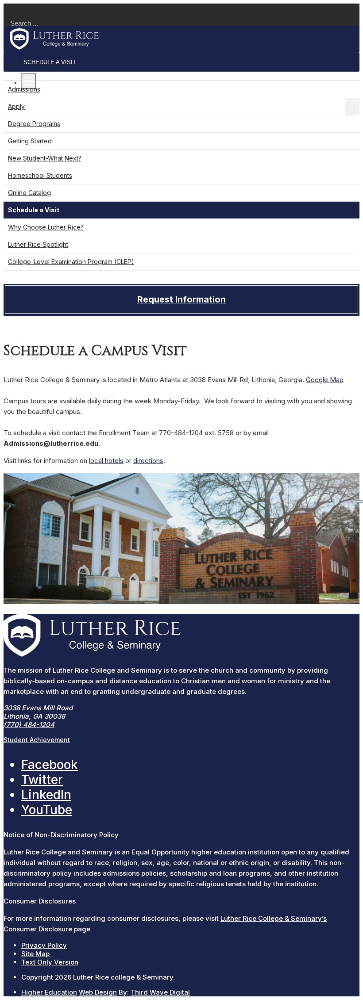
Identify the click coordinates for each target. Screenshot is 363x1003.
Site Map (35, 953)
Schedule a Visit (49, 62)
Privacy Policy (44, 945)
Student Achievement (37, 739)
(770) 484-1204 (29, 724)
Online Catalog (29, 192)
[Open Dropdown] (352, 106)
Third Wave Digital (160, 992)
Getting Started (30, 141)
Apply (16, 106)
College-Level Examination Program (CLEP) (71, 261)
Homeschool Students (40, 175)
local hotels (106, 460)
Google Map (325, 379)
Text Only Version (49, 962)
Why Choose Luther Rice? (46, 227)
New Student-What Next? (44, 158)
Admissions (24, 89)
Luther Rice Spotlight (38, 244)
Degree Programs (34, 123)
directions (148, 460)
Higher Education (49, 992)
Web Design (98, 992)
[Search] (359, 501)
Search (16, 8)
